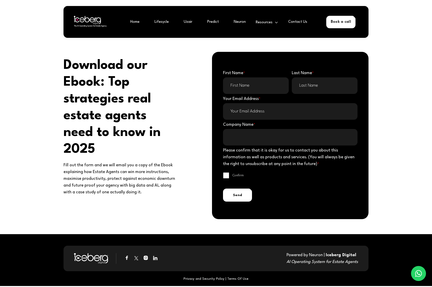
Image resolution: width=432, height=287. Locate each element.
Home (135, 22)
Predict (213, 22)
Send (237, 195)
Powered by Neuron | (322, 258)
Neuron (240, 22)
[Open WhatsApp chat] (418, 273)
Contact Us (297, 22)
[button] (267, 23)
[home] (89, 22)
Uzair (188, 22)
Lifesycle (161, 22)
